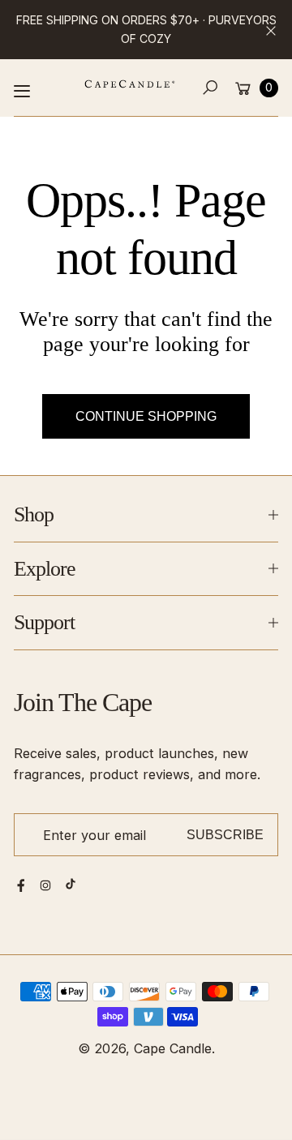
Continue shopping (146, 416)
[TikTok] (70, 884)
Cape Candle (173, 1048)
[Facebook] (21, 885)
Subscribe (225, 834)
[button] (210, 88)
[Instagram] (45, 885)
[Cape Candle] (130, 84)
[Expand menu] (22, 91)
